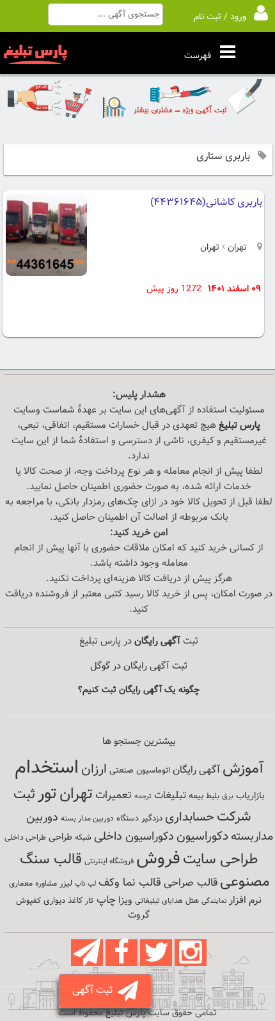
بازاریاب (250, 796)
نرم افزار (245, 900)
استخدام (47, 768)
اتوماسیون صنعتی (139, 770)
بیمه (196, 796)
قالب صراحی (190, 883)
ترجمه (143, 796)
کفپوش (28, 901)
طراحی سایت (220, 860)
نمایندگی (213, 901)
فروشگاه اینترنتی (109, 861)
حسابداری (189, 817)
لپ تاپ (85, 884)
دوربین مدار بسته (87, 818)
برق (227, 796)
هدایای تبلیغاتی (159, 901)
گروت (139, 915)
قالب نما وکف (129, 882)
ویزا (125, 900)
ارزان (94, 769)
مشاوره (46, 883)
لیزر (65, 883)
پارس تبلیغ (239, 425)
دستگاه (127, 818)
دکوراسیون (202, 836)
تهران (236, 248)
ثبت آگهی (95, 991)
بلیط (212, 796)
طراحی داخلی (25, 837)
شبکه (83, 837)
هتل (192, 901)
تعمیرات (113, 795)
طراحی (60, 837)
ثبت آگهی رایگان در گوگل (138, 666)
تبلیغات (170, 796)
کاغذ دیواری (62, 901)
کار (89, 901)
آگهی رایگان (196, 770)
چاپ (106, 900)
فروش (158, 858)
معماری (21, 883)
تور (47, 794)
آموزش (243, 769)
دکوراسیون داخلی (134, 837)
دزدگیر (151, 818)
